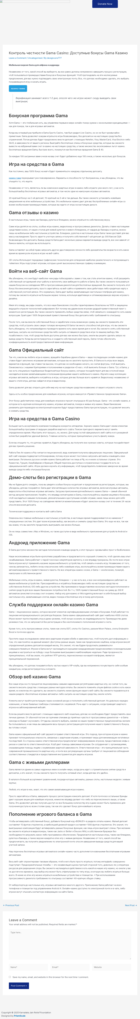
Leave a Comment (17, 58)
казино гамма (18, 88)
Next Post (131, 905)
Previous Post (11, 905)
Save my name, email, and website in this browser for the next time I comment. (51, 977)
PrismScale (19, 1016)
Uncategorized (35, 58)
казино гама (15, 178)
